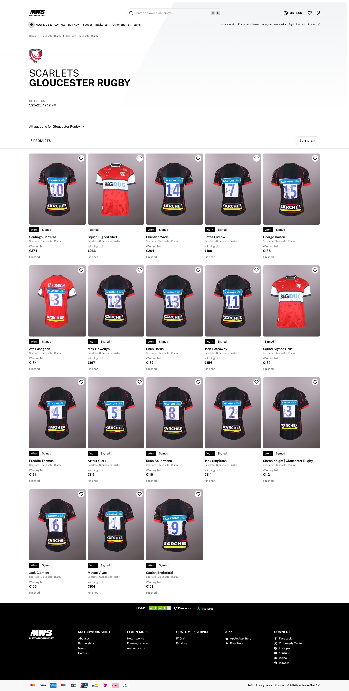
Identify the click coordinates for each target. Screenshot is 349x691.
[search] (174, 12)
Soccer (87, 24)
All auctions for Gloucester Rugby (54, 126)
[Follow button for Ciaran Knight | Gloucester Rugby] (315, 382)
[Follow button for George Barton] (315, 158)
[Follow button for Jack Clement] (81, 494)
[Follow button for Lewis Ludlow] (256, 158)
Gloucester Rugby (51, 36)
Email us (181, 643)
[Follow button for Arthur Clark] (139, 382)
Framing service (137, 643)
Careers (83, 653)
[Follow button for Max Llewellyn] (139, 270)
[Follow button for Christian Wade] (198, 158)
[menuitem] (292, 12)
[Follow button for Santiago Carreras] (81, 158)
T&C (250, 685)
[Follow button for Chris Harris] (198, 270)
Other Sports (120, 24)
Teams (136, 24)
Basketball (102, 24)
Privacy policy (264, 685)
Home (32, 36)
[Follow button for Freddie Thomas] (81, 382)
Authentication (136, 648)
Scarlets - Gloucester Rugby (82, 36)
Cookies (279, 685)
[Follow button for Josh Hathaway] (256, 270)
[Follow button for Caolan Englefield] (198, 494)
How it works (135, 638)
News (82, 648)
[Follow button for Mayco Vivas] (139, 494)
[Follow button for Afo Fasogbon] (81, 270)
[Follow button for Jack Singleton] (256, 382)
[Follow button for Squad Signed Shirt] (139, 158)
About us (84, 638)
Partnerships (86, 643)
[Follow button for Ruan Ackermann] (198, 382)
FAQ (179, 638)
